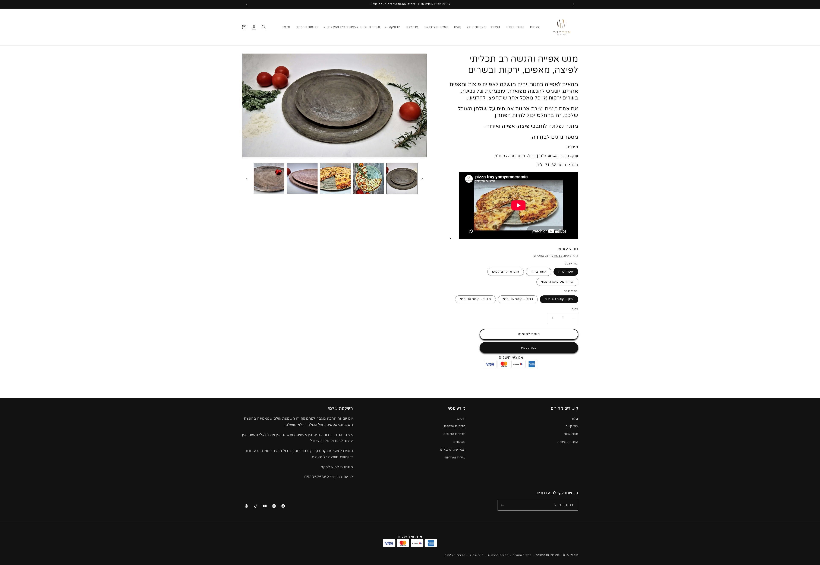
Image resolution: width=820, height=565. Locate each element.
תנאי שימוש (476, 554)
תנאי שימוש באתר (452, 449)
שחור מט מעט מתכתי (557, 281)
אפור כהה (565, 271)
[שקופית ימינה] (246, 178)
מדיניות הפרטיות (498, 554)
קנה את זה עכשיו (529, 347)
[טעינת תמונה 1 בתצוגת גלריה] (401, 178)
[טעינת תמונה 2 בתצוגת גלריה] (368, 178)
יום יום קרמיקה (545, 554)
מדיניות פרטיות (455, 426)
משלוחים (458, 442)
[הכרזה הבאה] (246, 4)
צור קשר (572, 426)
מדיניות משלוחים (455, 554)
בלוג (575, 418)
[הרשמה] (502, 505)
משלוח (557, 255)
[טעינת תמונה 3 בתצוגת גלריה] (335, 178)
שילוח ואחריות (455, 457)
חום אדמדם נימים (505, 271)
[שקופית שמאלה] (422, 178)
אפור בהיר (539, 271)
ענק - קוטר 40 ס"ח (559, 299)
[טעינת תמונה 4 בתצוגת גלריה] (302, 178)
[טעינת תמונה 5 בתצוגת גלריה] (268, 178)
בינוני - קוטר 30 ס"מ (475, 299)
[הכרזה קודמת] (573, 4)
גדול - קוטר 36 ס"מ (518, 299)
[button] (393, 27)
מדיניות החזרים (454, 434)
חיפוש (461, 418)
